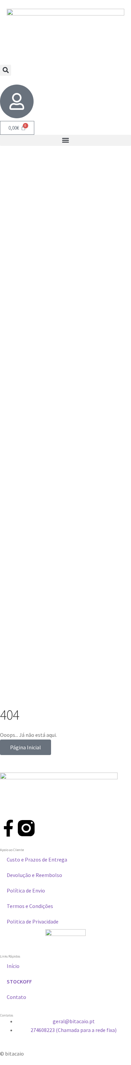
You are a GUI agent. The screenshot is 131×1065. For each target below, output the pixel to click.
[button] (5, 70)
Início (13, 966)
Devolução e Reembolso (34, 875)
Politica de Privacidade (32, 921)
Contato (16, 997)
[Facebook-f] (8, 828)
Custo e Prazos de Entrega (37, 859)
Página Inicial (25, 747)
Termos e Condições (30, 906)
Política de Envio (26, 890)
